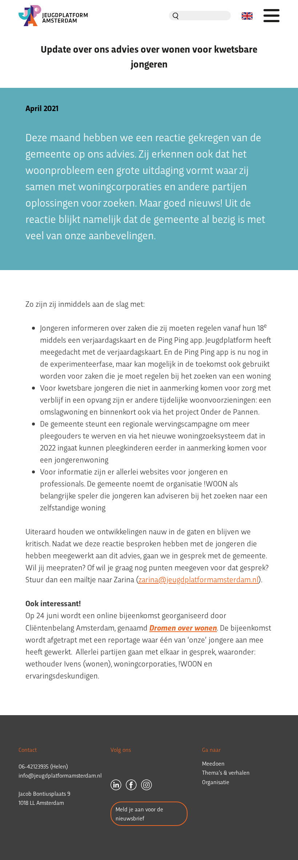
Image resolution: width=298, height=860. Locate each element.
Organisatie (215, 782)
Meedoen (213, 763)
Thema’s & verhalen (226, 772)
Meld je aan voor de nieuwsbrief (139, 813)
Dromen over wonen (183, 627)
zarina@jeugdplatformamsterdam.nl (198, 579)
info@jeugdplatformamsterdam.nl (60, 775)
